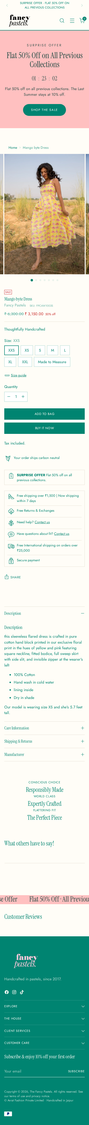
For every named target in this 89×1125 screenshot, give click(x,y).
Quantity (11, 386)
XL (10, 362)
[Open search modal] (62, 20)
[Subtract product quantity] (9, 396)
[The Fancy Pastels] (19, 20)
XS (27, 350)
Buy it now (44, 428)
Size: (12, 340)
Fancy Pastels (15, 305)
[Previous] (7, 5)
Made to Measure (52, 362)
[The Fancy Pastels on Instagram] (15, 993)
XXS (11, 350)
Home (13, 147)
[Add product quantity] (23, 396)
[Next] (82, 5)
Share (15, 577)
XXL (25, 362)
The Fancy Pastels (41, 1092)
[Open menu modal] (72, 20)
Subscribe (76, 1071)
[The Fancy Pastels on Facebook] (7, 993)
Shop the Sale (44, 110)
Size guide (18, 375)
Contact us (42, 522)
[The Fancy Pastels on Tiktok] (22, 993)
